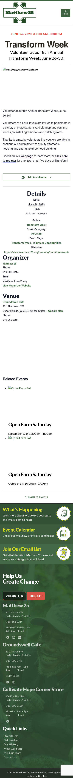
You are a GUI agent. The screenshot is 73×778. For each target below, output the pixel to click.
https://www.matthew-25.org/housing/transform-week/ (36, 252)
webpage (27, 156)
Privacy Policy (38, 772)
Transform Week (36, 224)
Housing (36, 233)
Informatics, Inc (38, 776)
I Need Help (11, 735)
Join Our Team (12, 752)
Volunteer (14, 596)
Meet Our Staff (13, 748)
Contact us (10, 757)
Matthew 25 (9, 263)
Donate (36, 596)
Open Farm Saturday (29, 424)
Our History (11, 744)
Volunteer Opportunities (46, 243)
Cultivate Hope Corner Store (33, 689)
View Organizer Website (17, 285)
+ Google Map (54, 311)
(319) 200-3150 (14, 705)
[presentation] (39, 403)
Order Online (12, 675)
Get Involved (11, 740)
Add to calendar (37, 177)
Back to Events (38, 496)
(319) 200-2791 (14, 660)
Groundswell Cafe (13, 302)
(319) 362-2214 (14, 621)
